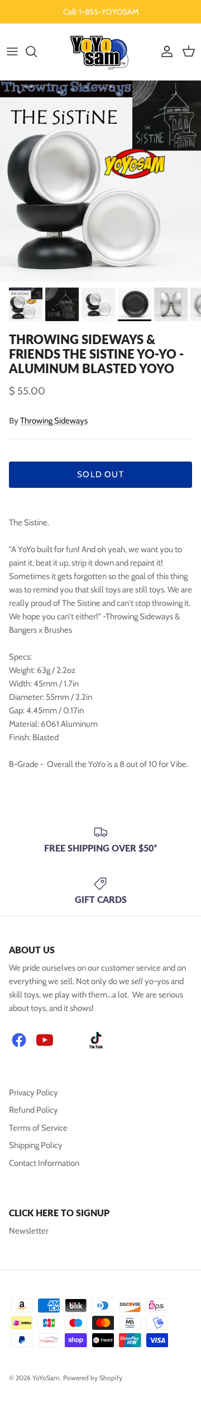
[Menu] (12, 51)
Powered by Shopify (92, 1377)
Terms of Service (38, 1128)
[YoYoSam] (101, 51)
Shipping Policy (36, 1145)
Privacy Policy (33, 1093)
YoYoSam (46, 1377)
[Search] (37, 51)
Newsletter (29, 1231)
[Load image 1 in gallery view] (100, 181)
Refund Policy (33, 1110)
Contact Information (44, 1163)
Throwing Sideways (54, 421)
